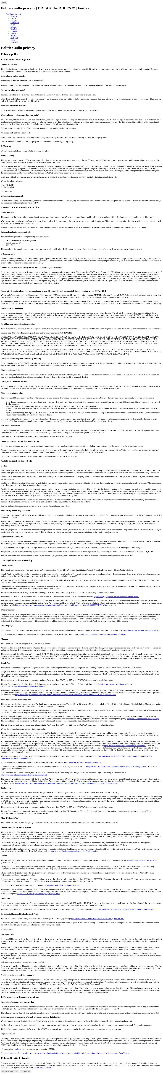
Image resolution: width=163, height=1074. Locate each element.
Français (14, 20)
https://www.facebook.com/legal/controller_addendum (125, 746)
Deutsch (14, 16)
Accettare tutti (25, 1072)
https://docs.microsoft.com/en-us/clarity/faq (63, 885)
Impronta (13, 1053)
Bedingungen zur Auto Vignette (117, 1053)
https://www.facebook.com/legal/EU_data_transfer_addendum (117, 756)
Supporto (4, 1053)
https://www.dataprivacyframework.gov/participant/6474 (38, 894)
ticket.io (18, 1049)
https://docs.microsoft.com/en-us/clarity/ (142, 860)
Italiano (13, 27)
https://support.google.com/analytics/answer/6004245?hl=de (103, 634)
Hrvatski (14, 36)
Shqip (13, 40)
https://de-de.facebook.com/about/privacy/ (143, 719)
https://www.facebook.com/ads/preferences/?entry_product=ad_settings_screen (117, 766)
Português (14, 38)
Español (14, 29)
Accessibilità (40, 1053)
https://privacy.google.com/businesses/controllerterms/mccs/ (116, 597)
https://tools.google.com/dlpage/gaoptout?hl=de (141, 630)
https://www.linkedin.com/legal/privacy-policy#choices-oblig (74, 851)
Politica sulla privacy (26, 1053)
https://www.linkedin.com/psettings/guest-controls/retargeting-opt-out (97, 919)
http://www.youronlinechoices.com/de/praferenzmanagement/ (24, 775)
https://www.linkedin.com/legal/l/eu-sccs (140, 909)
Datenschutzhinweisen (42, 1067)
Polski (13, 25)
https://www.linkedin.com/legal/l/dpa (108, 909)
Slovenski (14, 42)
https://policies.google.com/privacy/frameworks (112, 684)
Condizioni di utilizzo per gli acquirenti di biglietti (65, 1053)
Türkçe (13, 33)
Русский (14, 31)
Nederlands (15, 23)
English (13, 18)
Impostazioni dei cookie (94, 1053)
